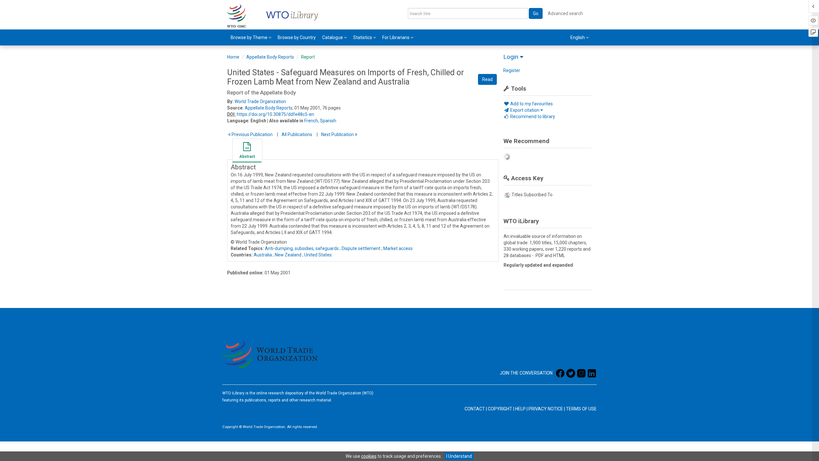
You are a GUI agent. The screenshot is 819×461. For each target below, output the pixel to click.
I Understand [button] (459, 456)
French (311, 120)
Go (535, 13)
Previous (252, 134)
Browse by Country (297, 37)
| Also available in (285, 120)
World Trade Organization (260, 101)
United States (318, 254)
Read (487, 79)
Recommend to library (532, 116)
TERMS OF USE (581, 408)
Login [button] (511, 57)
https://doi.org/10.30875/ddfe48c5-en (275, 114)
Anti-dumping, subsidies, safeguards (302, 248)
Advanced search (565, 13)
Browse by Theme (249, 37)
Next (338, 134)
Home (233, 57)
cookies (369, 456)
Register (511, 70)
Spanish (328, 120)
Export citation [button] (524, 110)
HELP (520, 408)
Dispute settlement (361, 248)
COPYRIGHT (500, 408)
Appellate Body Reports (270, 57)
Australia (263, 254)
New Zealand (288, 254)
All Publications (297, 134)
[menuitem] (250, 37)
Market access (398, 248)
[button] (247, 151)
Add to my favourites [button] (531, 103)
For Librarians (396, 37)
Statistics (363, 37)
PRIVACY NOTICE (546, 408)
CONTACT (475, 408)
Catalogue (333, 37)
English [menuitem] (578, 37)
